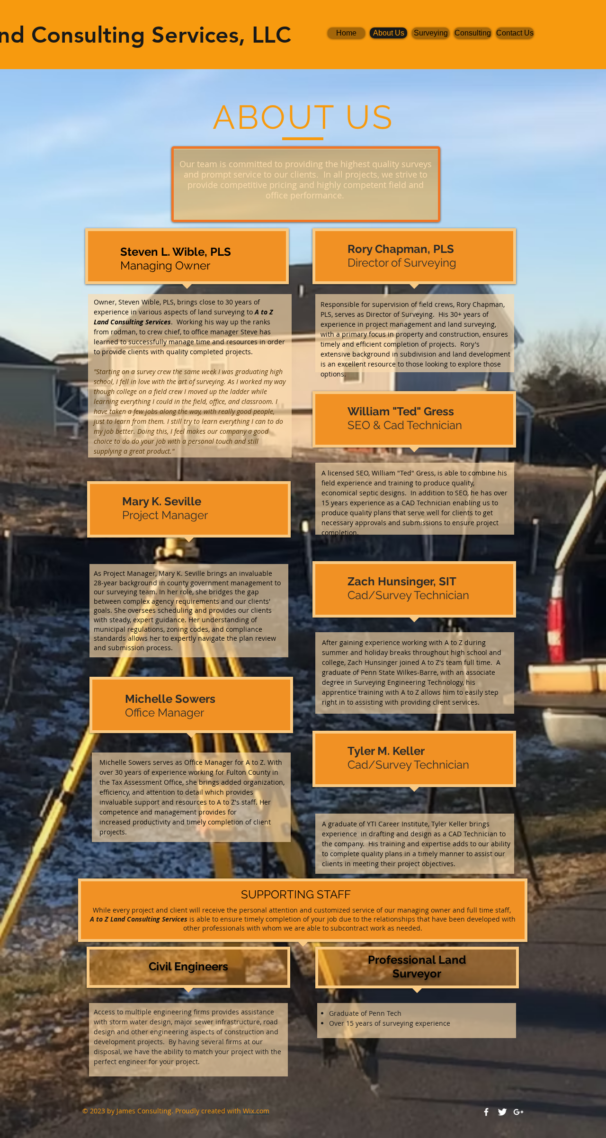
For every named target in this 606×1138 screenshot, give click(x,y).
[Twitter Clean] (502, 1112)
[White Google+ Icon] (518, 1112)
